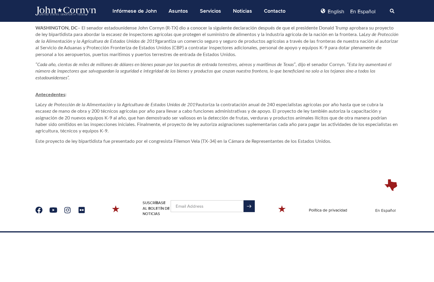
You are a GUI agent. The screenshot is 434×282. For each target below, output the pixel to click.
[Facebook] (39, 210)
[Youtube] (53, 210)
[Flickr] (81, 210)
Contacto (274, 11)
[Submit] (249, 206)
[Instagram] (67, 210)
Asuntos (178, 11)
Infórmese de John (134, 11)
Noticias (242, 11)
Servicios (210, 11)
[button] (135, 11)
